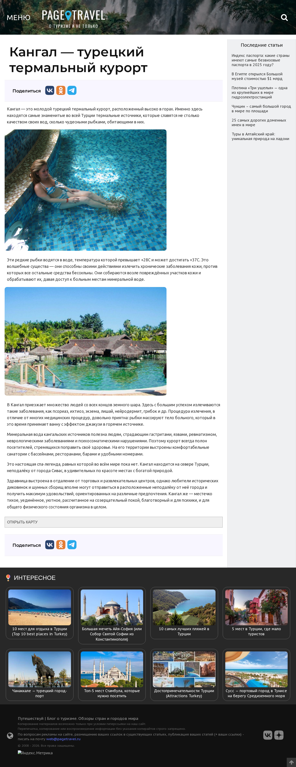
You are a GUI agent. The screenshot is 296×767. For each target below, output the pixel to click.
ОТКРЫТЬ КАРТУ (22, 522)
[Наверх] (291, 761)
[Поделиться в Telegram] (72, 96)
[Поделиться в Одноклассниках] (60, 96)
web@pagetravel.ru (63, 738)
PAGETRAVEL (74, 14)
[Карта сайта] (10, 737)
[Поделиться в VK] (49, 96)
